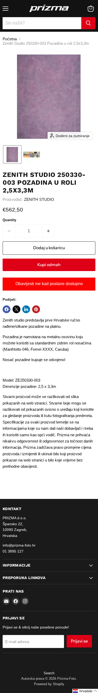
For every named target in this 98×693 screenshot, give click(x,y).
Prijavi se (79, 641)
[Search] (88, 23)
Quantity (9, 220)
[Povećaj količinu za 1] (48, 231)
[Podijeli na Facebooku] (6, 309)
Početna (10, 39)
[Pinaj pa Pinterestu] (36, 309)
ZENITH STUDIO (39, 199)
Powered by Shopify (49, 684)
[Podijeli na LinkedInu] (26, 309)
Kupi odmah (49, 264)
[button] (12, 154)
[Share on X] (16, 309)
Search (49, 673)
